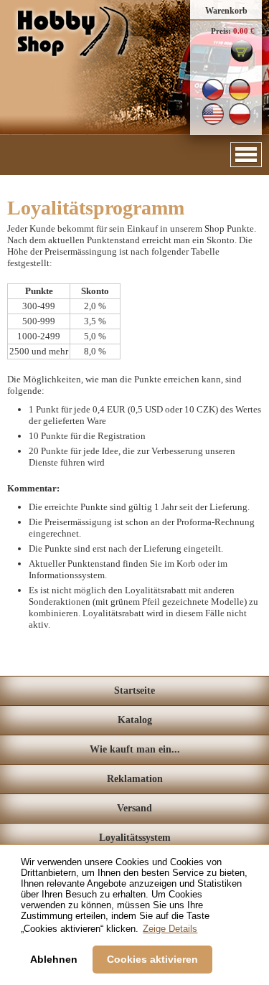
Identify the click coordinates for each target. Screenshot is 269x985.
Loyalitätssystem (135, 837)
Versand (134, 808)
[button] (246, 154)
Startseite (134, 690)
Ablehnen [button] (53, 959)
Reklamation (135, 778)
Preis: (221, 31)
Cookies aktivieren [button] (152, 959)
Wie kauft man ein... (135, 749)
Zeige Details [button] (170, 928)
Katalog (135, 720)
